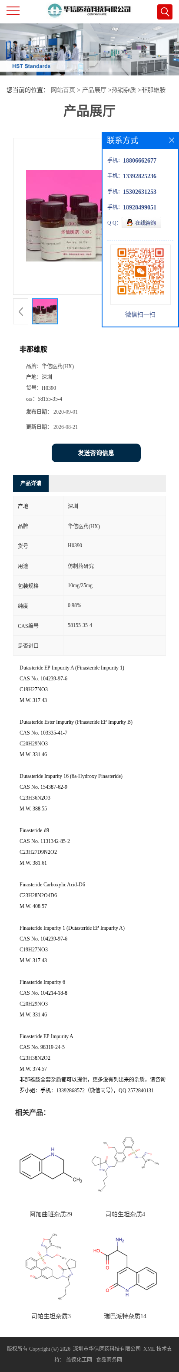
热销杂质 (124, 90)
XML (149, 1349)
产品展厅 (94, 90)
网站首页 (63, 90)
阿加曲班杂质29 (51, 1214)
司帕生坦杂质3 (51, 1316)
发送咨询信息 (96, 453)
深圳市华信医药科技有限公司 (107, 1349)
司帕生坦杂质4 (125, 1214)
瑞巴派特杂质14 (125, 1316)
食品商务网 (109, 1360)
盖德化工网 (79, 1360)
